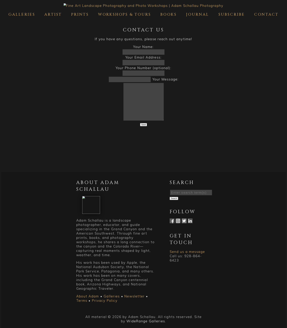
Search (174, 198)
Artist (53, 14)
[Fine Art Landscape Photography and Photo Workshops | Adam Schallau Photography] (143, 5)
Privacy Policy (104, 300)
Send (143, 125)
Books (168, 14)
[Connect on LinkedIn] (190, 222)
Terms (81, 300)
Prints (80, 14)
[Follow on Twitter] (184, 222)
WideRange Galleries (145, 321)
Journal (197, 14)
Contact (266, 14)
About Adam (87, 296)
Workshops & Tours (124, 14)
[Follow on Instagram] (178, 222)
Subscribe (231, 14)
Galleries (21, 14)
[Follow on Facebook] (172, 222)
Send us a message (187, 251)
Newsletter (134, 296)
